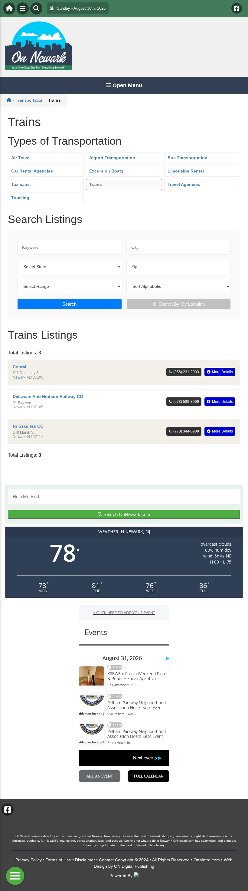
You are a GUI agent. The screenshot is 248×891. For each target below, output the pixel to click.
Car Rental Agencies (32, 171)
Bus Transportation (187, 157)
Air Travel (21, 157)
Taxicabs (20, 184)
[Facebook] (236, 8)
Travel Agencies (184, 184)
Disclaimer (85, 859)
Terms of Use (58, 859)
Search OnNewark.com (126, 514)
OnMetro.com (207, 859)
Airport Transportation (112, 157)
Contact (106, 859)
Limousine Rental (186, 171)
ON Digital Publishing (134, 866)
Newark (19, 377)
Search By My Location (181, 304)
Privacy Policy (28, 859)
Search (69, 304)
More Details (222, 372)
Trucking (20, 197)
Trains (95, 184)
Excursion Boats (106, 171)
